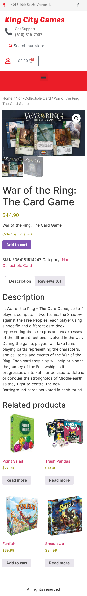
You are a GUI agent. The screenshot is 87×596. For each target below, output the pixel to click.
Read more (16, 480)
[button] (44, 77)
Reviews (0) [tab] (49, 281)
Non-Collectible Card (33, 98)
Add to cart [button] (16, 562)
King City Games (35, 19)
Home (7, 98)
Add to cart (16, 244)
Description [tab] (20, 281)
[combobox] (43, 45)
